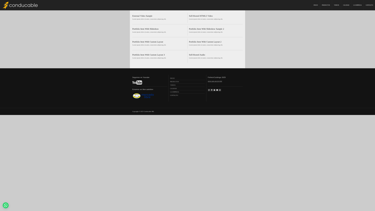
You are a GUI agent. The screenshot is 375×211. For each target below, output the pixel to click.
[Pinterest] (212, 90)
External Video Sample (142, 16)
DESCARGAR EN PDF (215, 81)
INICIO (316, 5)
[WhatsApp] (220, 90)
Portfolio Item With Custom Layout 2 (205, 42)
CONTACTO (369, 5)
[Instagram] (214, 90)
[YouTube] (217, 90)
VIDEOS (336, 5)
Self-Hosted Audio (197, 55)
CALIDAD (346, 5)
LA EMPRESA (357, 5)
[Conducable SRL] (20, 5)
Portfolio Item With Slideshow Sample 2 (206, 29)
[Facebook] (209, 90)
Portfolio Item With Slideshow (145, 29)
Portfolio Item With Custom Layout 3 (148, 55)
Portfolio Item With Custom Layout (147, 42)
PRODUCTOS (326, 5)
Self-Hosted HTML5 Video (201, 16)
